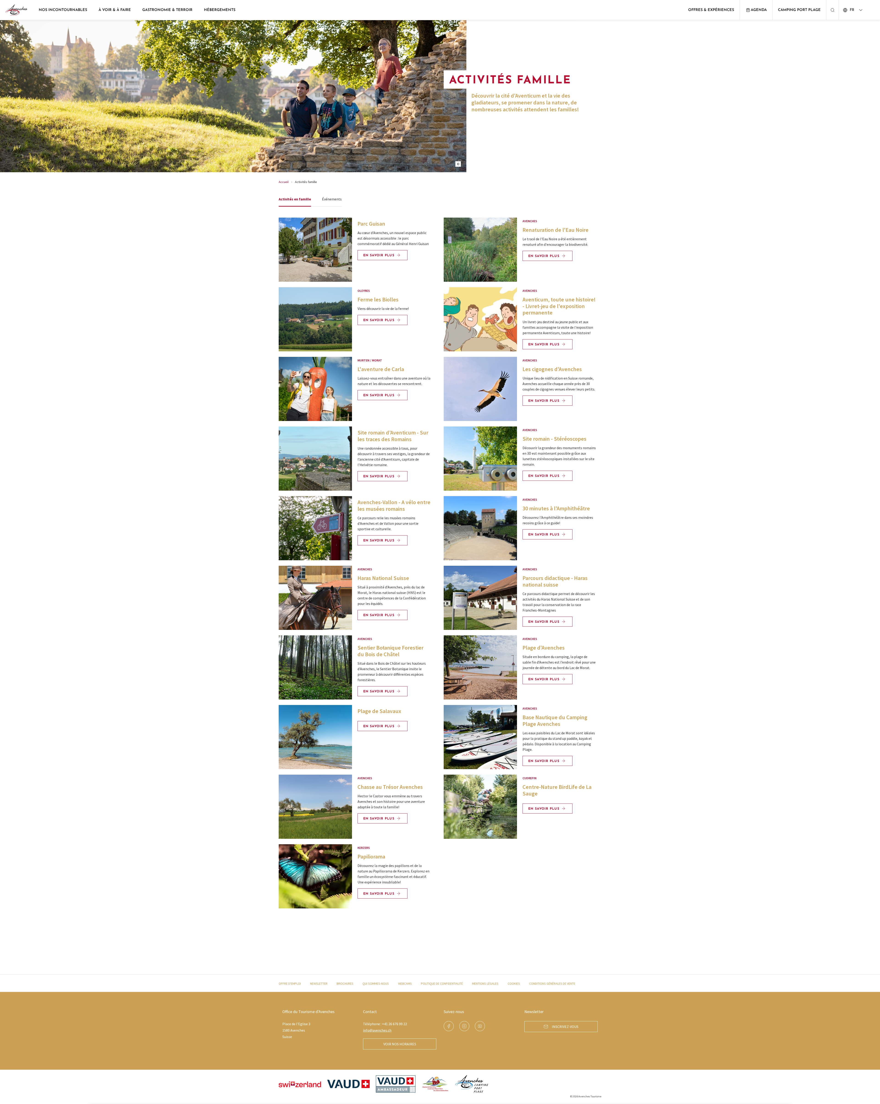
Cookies (514, 983)
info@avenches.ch (377, 1030)
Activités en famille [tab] (295, 199)
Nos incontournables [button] (63, 10)
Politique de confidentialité (442, 983)
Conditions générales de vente (552, 983)
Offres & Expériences (711, 10)
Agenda (759, 10)
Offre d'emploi (290, 983)
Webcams (405, 983)
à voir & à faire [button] (115, 10)
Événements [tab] (332, 199)
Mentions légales (485, 983)
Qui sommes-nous (376, 983)
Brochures (345, 983)
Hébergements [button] (219, 10)
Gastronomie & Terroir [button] (167, 10)
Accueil (284, 182)
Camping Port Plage (799, 10)
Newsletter (318, 983)
